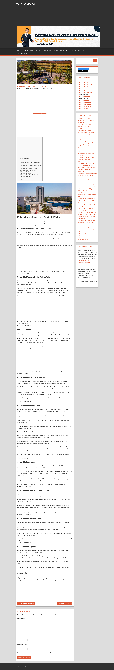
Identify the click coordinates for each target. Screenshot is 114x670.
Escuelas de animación (85, 104)
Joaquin (29, 88)
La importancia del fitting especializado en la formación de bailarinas (86, 153)
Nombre (20, 640)
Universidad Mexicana (26, 173)
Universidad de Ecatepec (26, 171)
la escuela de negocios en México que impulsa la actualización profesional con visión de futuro (87, 130)
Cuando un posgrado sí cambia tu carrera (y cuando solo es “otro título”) (87, 159)
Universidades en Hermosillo (64, 604)
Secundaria (39, 50)
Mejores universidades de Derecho (26, 604)
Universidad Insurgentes (27, 177)
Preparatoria (48, 50)
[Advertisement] (56, 17)
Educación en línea (84, 260)
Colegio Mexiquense (25, 167)
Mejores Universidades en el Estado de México (29, 162)
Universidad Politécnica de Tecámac (29, 168)
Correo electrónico (23, 644)
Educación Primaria (28, 50)
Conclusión (21, 179)
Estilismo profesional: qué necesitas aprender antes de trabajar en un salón (87, 120)
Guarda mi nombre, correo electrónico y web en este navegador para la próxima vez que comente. (44, 653)
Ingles (71, 50)
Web (18, 649)
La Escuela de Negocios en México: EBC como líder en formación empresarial (85, 181)
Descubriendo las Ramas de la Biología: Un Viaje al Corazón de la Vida (86, 200)
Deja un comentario (47, 88)
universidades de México (60, 50)
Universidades (37, 88)
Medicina (77, 50)
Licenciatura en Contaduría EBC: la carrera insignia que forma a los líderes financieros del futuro (87, 175)
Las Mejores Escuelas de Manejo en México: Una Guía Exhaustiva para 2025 (87, 194)
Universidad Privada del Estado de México (30, 174)
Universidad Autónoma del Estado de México (31, 164)
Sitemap (84, 283)
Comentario (21, 618)
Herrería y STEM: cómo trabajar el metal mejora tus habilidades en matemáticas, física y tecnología (87, 140)
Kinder (18, 50)
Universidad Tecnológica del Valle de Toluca (31, 165)
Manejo (84, 50)
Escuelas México (25, 4)
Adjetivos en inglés (84, 224)
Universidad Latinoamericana (27, 176)
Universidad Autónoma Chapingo (28, 170)
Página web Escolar (22, 53)
